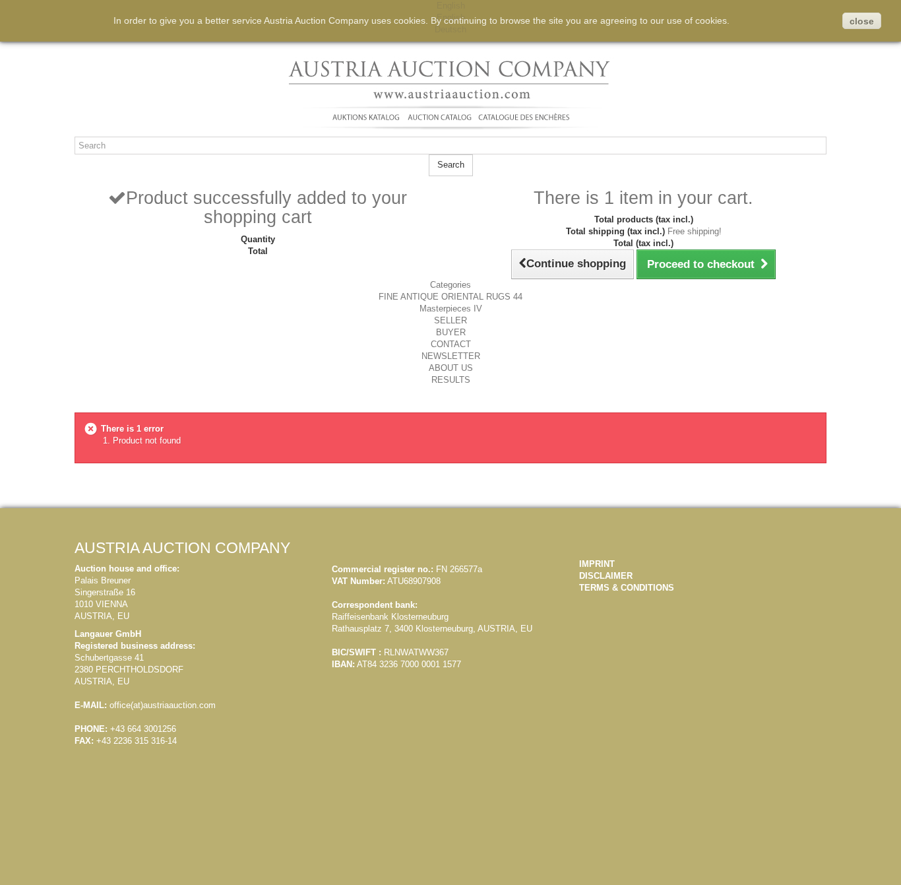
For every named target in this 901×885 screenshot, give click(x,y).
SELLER (450, 320)
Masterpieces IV (450, 308)
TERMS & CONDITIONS (626, 588)
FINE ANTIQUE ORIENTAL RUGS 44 (450, 297)
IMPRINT (597, 564)
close (862, 21)
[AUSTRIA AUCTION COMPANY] (451, 93)
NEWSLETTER (450, 356)
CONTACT (451, 344)
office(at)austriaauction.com (162, 705)
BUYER (451, 332)
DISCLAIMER (606, 576)
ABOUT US (451, 368)
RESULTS (450, 380)
